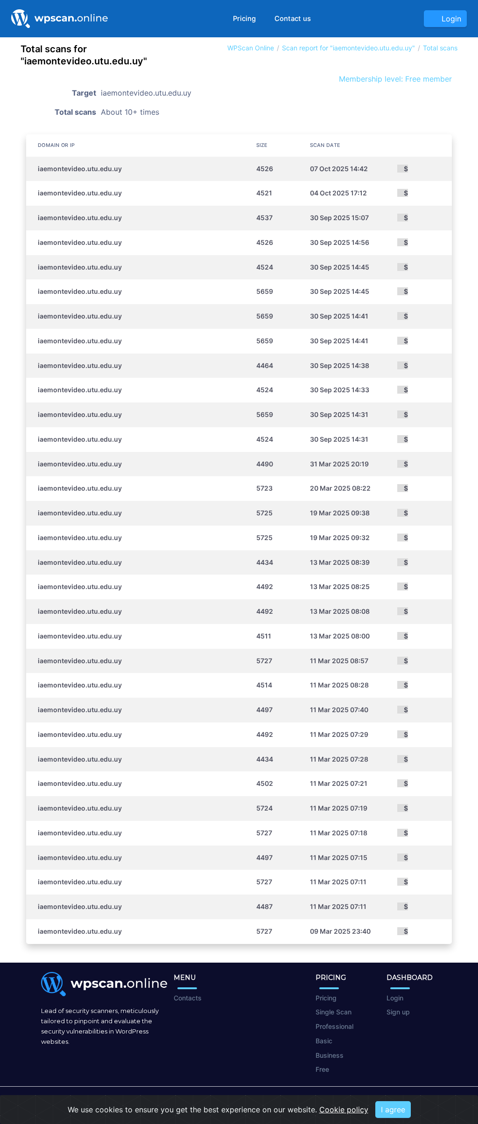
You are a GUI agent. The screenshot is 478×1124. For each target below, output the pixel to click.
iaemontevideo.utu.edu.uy (80, 169)
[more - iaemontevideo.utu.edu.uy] (383, 169)
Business (330, 1055)
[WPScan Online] (59, 18)
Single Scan (333, 1012)
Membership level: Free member (394, 78)
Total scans (440, 48)
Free (322, 1069)
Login (449, 18)
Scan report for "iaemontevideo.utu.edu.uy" (348, 48)
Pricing (244, 18)
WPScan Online (250, 48)
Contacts (188, 998)
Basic (324, 1041)
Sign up (398, 1012)
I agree (393, 1109)
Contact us (292, 18)
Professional (334, 1026)
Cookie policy (343, 1109)
